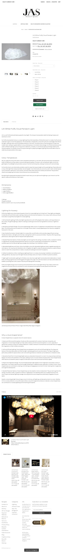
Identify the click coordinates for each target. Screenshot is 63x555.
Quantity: (34, 93)
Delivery (4, 508)
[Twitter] (38, 116)
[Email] (35, 116)
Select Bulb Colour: (39, 69)
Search (43, 2)
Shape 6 (37, 90)
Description (5, 121)
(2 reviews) (41, 49)
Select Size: (37, 63)
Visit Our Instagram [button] (31, 550)
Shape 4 (37, 86)
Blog (3, 534)
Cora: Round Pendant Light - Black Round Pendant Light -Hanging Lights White (15, 475)
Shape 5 (37, 88)
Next (29, 73)
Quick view (15, 460)
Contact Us (5, 504)
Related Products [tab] (7, 454)
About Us (4, 506)
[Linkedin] (40, 116)
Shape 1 (36, 80)
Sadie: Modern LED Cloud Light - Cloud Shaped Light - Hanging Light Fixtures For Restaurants (35, 475)
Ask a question (39, 104)
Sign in (48, 2)
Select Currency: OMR (9, 2)
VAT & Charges (6, 511)
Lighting (15, 24)
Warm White (38, 74)
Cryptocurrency (6, 537)
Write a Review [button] (48, 49)
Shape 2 (37, 82)
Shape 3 (37, 84)
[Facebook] (33, 116)
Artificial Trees (24, 24)
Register (54, 2)
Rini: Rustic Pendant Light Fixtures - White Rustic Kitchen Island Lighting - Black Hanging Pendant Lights (45, 475)
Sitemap (4, 543)
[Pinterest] (42, 116)
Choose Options (15, 464)
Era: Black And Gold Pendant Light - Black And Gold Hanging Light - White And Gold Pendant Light (26, 475)
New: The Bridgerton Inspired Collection (40, 24)
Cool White (37, 72)
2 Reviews (14, 121)
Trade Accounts (6, 532)
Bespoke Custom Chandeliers (5, 528)
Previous (2, 73)
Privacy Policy (5, 524)
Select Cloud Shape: (39, 77)
